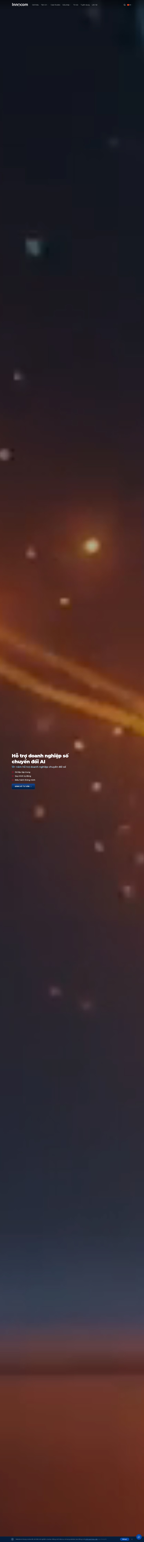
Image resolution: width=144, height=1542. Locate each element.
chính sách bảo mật (91, 1539)
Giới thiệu (35, 5)
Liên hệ (94, 5)
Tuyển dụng (85, 5)
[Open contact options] (139, 1537)
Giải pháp (65, 5)
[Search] (125, 5)
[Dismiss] (132, 1539)
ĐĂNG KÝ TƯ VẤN (22, 786)
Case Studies (55, 5)
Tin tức (75, 5)
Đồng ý (124, 1539)
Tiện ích (44, 5)
